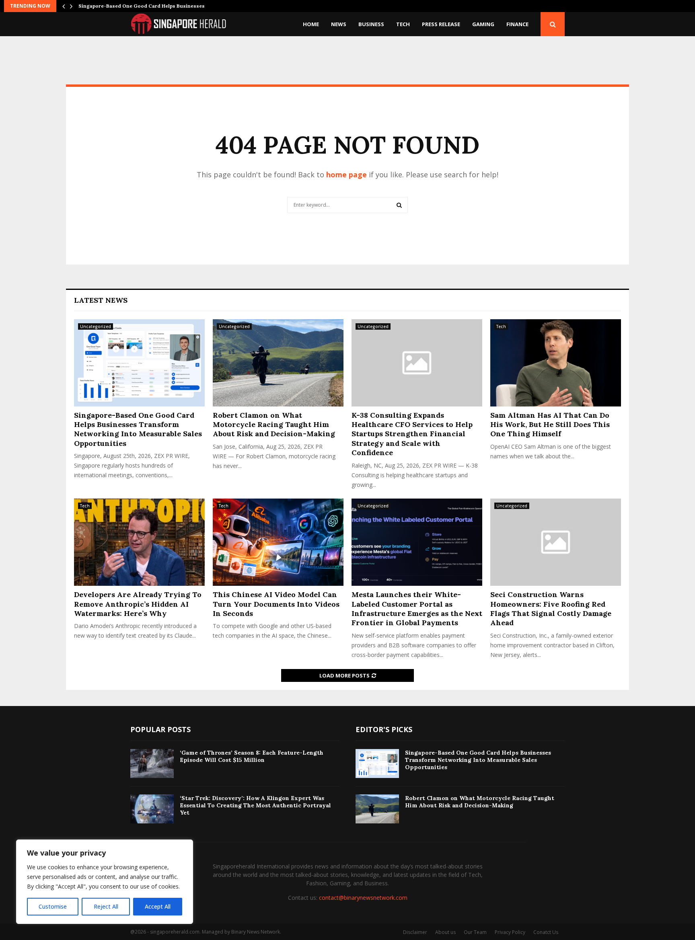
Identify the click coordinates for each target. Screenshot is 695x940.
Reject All (106, 906)
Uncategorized (95, 326)
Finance (517, 24)
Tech (403, 24)
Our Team (475, 932)
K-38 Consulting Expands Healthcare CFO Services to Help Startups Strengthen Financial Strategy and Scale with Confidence (412, 434)
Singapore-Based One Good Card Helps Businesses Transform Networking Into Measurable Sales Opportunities (138, 429)
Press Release (441, 24)
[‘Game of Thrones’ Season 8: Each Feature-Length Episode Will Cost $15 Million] (152, 763)
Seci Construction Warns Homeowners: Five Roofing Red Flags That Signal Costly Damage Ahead (550, 608)
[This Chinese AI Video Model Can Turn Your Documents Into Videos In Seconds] (278, 542)
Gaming (483, 24)
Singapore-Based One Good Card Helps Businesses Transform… (157, 6)
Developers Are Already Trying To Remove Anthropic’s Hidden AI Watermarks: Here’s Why (138, 604)
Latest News (100, 300)
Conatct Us (545, 932)
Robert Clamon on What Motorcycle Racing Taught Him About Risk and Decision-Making (274, 424)
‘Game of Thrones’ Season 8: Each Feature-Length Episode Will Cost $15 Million (251, 756)
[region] (104, 881)
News (338, 24)
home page (346, 174)
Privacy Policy (510, 932)
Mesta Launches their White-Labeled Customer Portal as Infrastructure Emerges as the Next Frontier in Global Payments (417, 608)
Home (311, 24)
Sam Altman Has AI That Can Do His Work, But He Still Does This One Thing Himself (550, 424)
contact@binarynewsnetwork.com (363, 897)
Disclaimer (415, 932)
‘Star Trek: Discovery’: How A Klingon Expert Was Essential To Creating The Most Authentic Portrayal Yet (255, 805)
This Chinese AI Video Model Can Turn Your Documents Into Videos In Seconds (276, 604)
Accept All (158, 906)
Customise (53, 906)
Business (371, 24)
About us (445, 932)
